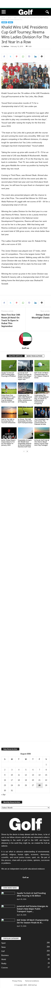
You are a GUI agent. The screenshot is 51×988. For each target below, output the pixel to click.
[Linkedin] (35, 56)
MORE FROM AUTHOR (34, 356)
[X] (10, 56)
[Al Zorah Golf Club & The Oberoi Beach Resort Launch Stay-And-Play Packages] (42, 433)
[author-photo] (25, 338)
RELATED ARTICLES (15, 356)
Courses (4, 968)
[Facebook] (4, 56)
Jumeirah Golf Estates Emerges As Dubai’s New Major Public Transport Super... (32, 909)
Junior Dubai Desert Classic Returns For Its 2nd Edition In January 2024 (8, 442)
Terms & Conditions (32, 981)
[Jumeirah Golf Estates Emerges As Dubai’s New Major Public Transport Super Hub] (25, 365)
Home (3, 17)
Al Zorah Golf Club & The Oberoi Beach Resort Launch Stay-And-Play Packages (41, 442)
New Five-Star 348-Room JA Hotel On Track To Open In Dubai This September (11, 320)
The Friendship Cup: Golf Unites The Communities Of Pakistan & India (41, 421)
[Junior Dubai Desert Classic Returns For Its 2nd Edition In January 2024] (9, 433)
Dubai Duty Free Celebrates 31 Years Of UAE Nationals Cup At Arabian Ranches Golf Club (8, 398)
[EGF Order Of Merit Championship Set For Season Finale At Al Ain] (42, 365)
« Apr (3, 795)
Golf (15, 17)
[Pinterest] (16, 56)
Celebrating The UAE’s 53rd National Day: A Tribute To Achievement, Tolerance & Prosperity (41, 399)
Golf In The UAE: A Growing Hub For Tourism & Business (8, 421)
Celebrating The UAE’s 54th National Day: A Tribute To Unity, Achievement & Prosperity (25, 398)
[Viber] (29, 56)
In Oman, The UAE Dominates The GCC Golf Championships (25, 421)
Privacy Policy (17, 981)
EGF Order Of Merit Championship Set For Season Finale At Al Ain (41, 375)
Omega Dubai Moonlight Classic (41, 316)
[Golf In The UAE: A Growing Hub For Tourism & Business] (9, 412)
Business (5, 955)
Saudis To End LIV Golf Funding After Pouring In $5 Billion (8, 374)
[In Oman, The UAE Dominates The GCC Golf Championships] (25, 412)
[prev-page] (24, 451)
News (3, 947)
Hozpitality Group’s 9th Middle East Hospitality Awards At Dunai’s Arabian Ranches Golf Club (25, 443)
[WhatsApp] (23, 56)
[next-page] (27, 451)
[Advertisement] (25, 4)
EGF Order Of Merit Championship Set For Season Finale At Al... (33, 921)
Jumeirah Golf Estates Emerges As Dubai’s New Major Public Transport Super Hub (24, 376)
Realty (3, 963)
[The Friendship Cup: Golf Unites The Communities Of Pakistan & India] (42, 412)
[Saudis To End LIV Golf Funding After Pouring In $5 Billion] (9, 365)
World (3, 959)
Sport (9, 17)
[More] (42, 56)
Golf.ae (6, 46)
